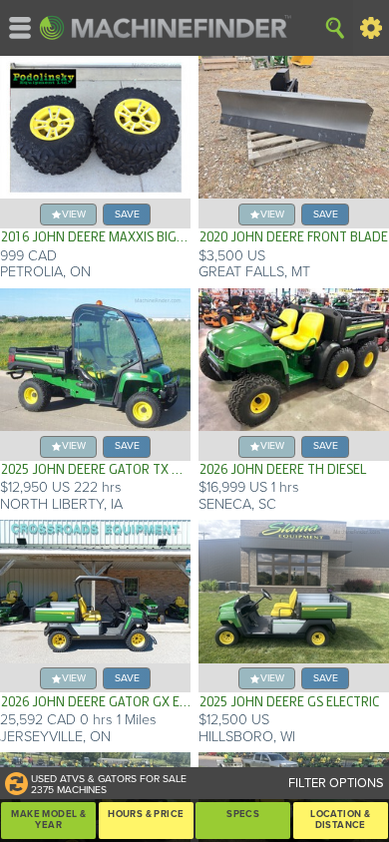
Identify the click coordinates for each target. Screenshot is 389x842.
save (127, 214)
